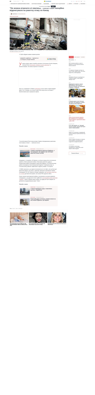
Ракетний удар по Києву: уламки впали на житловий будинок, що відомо (43, 199)
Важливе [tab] (83, 57)
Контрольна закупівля (36, 3)
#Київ (17, 208)
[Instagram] (80, 1)
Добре (53, 6)
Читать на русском (14, 16)
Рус (84, 1)
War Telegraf (33, 197)
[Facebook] (71, 1)
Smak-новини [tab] (77, 57)
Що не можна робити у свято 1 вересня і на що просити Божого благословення (76, 64)
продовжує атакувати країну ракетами (39, 65)
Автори (70, 3)
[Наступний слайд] (86, 4)
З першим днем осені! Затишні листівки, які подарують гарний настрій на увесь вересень (76, 102)
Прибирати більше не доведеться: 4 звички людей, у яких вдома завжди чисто (77, 78)
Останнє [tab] (71, 57)
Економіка (83, 3)
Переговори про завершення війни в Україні (20, 3)
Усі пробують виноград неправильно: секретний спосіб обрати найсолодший (76, 147)
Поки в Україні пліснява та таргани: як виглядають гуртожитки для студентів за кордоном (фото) (77, 140)
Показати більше (75, 153)
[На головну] (47, 1)
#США (13, 208)
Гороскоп (76, 3)
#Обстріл (20, 208)
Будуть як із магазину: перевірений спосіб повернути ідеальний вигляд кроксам (77, 133)
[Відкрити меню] (10, 1)
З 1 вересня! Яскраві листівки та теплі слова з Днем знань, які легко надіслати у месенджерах (77, 71)
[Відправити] (23, 1)
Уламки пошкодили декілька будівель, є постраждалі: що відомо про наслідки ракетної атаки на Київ (43, 152)
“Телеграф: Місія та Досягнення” (58, 3)
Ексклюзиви (46, 3)
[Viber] (73, 1)
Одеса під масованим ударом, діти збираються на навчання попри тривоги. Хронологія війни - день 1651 (77, 119)
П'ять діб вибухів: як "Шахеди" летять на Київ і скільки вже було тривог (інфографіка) (77, 126)
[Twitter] (78, 1)
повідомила (38, 88)
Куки (49, 6)
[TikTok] (81, 1)
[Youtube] (77, 1)
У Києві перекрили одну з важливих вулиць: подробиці (41, 189)
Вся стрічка (71, 59)
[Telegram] (75, 1)
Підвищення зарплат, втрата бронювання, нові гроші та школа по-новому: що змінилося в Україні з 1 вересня (77, 86)
